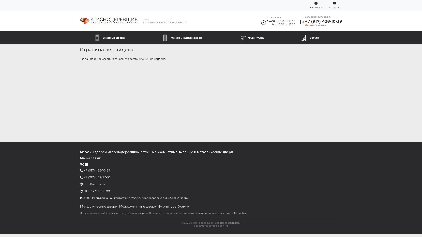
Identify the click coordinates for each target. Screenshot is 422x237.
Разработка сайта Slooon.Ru (211, 225)
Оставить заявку (315, 25)
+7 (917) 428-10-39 (323, 21)
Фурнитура (256, 37)
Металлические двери (98, 206)
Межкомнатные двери (186, 37)
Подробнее (241, 213)
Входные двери (114, 37)
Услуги (314, 37)
